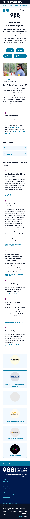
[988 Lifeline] (15, 470)
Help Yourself (11, 79)
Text (11, 5)
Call (6, 5)
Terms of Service (6, 501)
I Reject (25, 516)
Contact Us (5, 486)
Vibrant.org (5, 481)
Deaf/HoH (24, 5)
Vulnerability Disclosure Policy (10, 503)
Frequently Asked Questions (9, 490)
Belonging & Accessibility (9, 494)
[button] (4, 10)
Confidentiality (6, 497)
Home (4, 79)
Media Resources (7, 492)
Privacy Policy (6, 499)
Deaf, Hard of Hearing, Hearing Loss (11, 488)
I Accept (20, 516)
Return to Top (6, 463)
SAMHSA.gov (6, 479)
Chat (16, 5)
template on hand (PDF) (15, 127)
